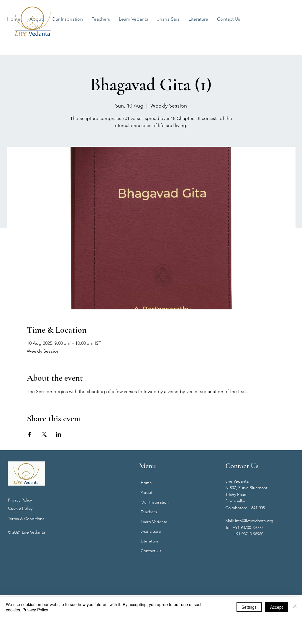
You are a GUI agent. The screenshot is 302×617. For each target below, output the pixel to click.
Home (146, 482)
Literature (150, 541)
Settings (249, 607)
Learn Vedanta (154, 521)
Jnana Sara (151, 531)
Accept (276, 607)
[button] (133, 19)
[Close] (294, 607)
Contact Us (151, 550)
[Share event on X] (44, 434)
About (146, 492)
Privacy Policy (20, 500)
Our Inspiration (155, 502)
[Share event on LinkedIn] (58, 434)
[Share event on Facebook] (29, 434)
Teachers (149, 511)
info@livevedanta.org (254, 520)
